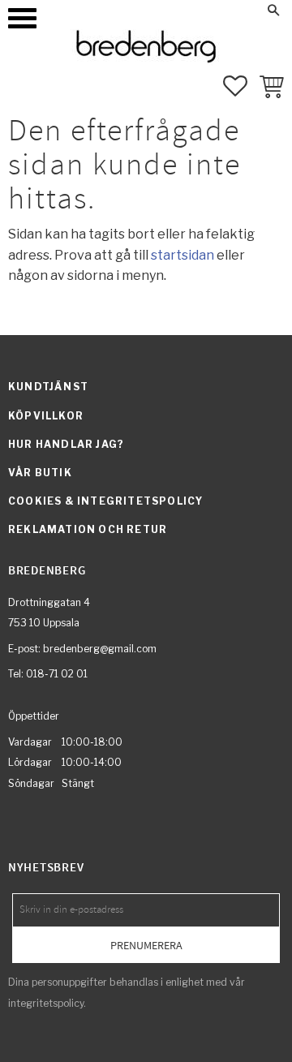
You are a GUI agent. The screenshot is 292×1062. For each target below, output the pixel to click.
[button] (22, 18)
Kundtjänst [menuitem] (48, 387)
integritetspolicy (46, 1003)
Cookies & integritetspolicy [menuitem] (105, 501)
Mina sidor (180, 9)
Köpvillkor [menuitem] (46, 416)
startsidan (182, 255)
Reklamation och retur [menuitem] (87, 529)
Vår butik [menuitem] (40, 473)
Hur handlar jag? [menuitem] (66, 444)
